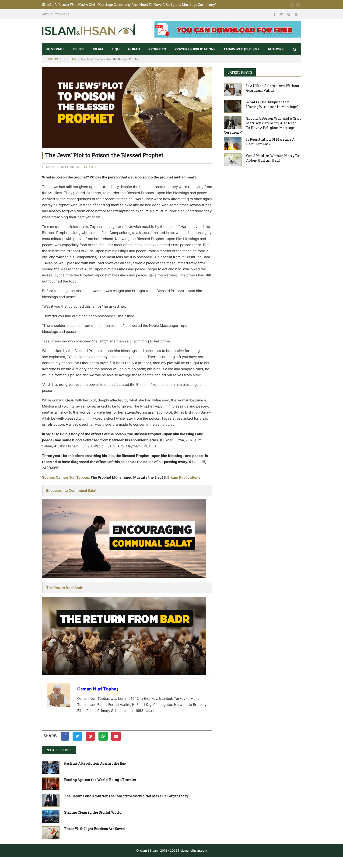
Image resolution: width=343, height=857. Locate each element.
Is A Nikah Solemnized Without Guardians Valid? (272, 88)
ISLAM (98, 49)
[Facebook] (275, 14)
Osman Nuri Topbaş (98, 689)
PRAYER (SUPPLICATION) (195, 49)
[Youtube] (296, 14)
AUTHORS (276, 49)
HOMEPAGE (55, 49)
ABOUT (47, 14)
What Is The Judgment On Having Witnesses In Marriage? (272, 104)
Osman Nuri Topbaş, (73, 477)
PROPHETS (157, 49)
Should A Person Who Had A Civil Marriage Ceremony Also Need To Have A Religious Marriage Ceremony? (129, 4)
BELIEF (78, 49)
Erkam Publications (183, 477)
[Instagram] (289, 14)
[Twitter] (282, 14)
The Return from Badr (64, 587)
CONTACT (62, 14)
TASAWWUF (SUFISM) (241, 49)
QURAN (134, 49)
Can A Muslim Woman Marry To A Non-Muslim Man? (272, 158)
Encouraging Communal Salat (71, 490)
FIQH (115, 49)
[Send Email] (116, 736)
